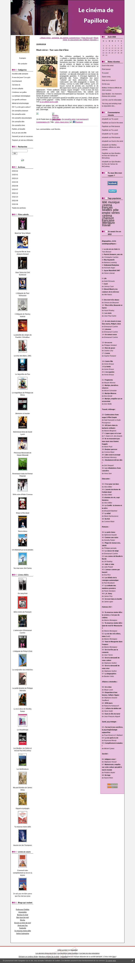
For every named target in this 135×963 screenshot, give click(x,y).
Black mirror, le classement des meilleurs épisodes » (80, 39)
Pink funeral (106, 69)
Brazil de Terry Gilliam (22, 233)
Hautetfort (74, 950)
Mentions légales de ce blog (49, 957)
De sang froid (22, 593)
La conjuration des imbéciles (22, 670)
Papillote (105, 123)
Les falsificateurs (23, 769)
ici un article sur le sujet (49, 102)
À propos (22, 58)
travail (106, 225)
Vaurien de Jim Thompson (22, 845)
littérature (108, 222)
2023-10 (15, 178)
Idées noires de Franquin (23, 612)
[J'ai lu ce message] (132, 961)
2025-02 (15, 171)
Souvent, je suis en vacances (22, 136)
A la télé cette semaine (20, 74)
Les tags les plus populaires (89, 953)
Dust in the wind (107, 66)
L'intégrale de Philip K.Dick (22, 651)
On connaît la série (18, 114)
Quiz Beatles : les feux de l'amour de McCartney (111, 155)
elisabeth (105, 119)
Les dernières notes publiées (67, 953)
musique (114, 202)
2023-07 (15, 189)
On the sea (106, 84)
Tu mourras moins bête (22, 827)
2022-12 (15, 193)
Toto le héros (22, 531)
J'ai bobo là (16, 85)
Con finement (17, 81)
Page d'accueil (87, 38)
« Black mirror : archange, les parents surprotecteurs (60, 38)
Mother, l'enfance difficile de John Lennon (111, 147)
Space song (106, 77)
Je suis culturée (17, 88)
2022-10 (15, 197)
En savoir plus (111, 961)
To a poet (105, 73)
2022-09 (15, 201)
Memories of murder (22, 413)
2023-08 (15, 186)
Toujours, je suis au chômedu (22, 140)
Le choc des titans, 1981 (22, 356)
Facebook (79, 122)
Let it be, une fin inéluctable (112, 100)
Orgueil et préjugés (22, 808)
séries (115, 212)
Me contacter (22, 64)
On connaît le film (18, 122)
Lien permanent (82, 119)
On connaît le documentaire (22, 118)
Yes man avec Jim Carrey (22, 568)
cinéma (107, 215)
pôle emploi (110, 211)
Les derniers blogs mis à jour (46, 953)
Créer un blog (63, 950)
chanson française (108, 219)
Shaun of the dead (22, 513)
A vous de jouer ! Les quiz (21, 77)
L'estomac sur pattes (19, 92)
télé (104, 202)
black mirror (64, 122)
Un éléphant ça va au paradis (22, 550)
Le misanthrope (22, 730)
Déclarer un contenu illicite (28, 957)
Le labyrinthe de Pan (22, 374)
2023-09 (15, 182)
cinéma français (107, 206)
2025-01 (15, 175)
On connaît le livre (18, 125)
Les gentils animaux (19, 100)
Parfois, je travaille (18, 129)
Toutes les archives (19, 208)
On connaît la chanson (20, 111)
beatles (107, 210)
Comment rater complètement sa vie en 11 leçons (22, 873)
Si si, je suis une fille (19, 133)
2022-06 (15, 204)
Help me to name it (108, 80)
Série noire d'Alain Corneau (23, 494)
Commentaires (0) (42, 122)
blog (114, 957)
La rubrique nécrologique (21, 96)
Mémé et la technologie (20, 103)
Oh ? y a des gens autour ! (21, 107)
